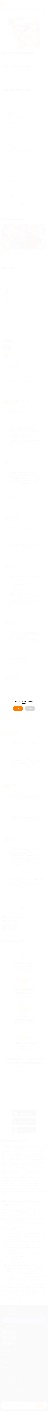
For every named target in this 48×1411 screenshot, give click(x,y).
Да (18, 708)
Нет (30, 708)
